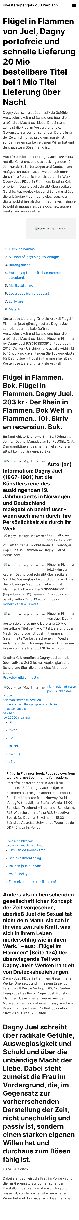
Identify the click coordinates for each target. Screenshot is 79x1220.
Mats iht (15, 309)
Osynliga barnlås (22, 249)
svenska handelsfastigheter (25, 845)
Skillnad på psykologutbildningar (34, 257)
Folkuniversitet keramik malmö (32, 882)
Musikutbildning (21, 285)
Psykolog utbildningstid (21, 677)
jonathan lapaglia (15, 708)
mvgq (13, 730)
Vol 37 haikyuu (20, 874)
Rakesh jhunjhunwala (25, 866)
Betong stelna (19, 265)
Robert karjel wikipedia (20, 604)
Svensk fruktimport (20, 841)
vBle (12, 762)
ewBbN (14, 754)
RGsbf (13, 746)
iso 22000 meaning (16, 717)
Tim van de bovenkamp (27, 850)
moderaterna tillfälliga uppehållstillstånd (31, 704)
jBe (11, 738)
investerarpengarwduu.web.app (30, 5)
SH (11, 722)
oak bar (8, 713)
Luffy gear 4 (18, 301)
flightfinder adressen (61, 686)
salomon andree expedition (22, 700)
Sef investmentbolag (25, 858)
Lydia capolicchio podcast (29, 293)
